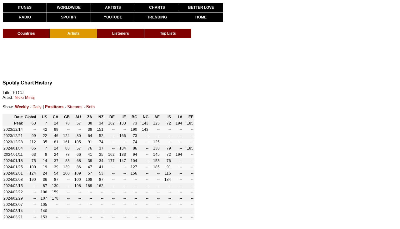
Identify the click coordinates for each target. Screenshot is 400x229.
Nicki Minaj (25, 97)
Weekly (22, 106)
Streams (74, 106)
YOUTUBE (113, 17)
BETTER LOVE (201, 7)
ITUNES (25, 7)
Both (90, 106)
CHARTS (157, 7)
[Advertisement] (116, 59)
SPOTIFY (69, 17)
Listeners (120, 33)
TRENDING (157, 17)
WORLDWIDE (69, 7)
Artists (74, 33)
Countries (26, 33)
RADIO (25, 17)
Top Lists (168, 33)
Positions (54, 106)
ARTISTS (113, 7)
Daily (37, 106)
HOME (201, 17)
